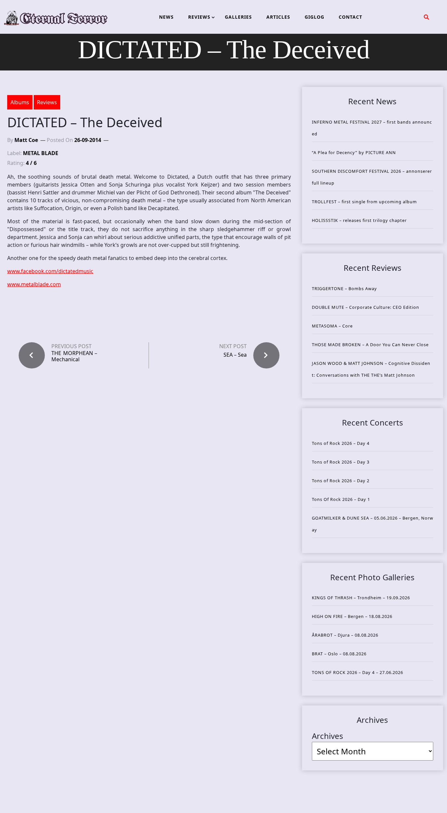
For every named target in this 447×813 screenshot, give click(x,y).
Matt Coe (26, 140)
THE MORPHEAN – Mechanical (74, 356)
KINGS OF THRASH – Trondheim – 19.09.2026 (361, 598)
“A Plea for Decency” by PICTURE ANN (354, 152)
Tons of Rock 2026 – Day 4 (340, 443)
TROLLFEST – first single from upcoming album (364, 202)
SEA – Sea (235, 354)
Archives (327, 735)
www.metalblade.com (34, 284)
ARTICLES (278, 17)
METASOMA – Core (332, 326)
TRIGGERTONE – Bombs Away (344, 288)
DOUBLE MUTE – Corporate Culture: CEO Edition (365, 307)
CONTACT (350, 17)
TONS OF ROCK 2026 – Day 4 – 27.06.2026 (357, 672)
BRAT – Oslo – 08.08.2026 (339, 654)
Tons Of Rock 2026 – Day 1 (341, 499)
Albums (19, 102)
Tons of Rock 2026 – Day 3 (340, 462)
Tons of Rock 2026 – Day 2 (340, 481)
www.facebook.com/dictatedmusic (50, 271)
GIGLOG (314, 17)
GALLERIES (238, 17)
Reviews (47, 102)
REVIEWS (199, 17)
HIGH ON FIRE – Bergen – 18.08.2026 (352, 616)
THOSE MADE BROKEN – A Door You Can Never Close (370, 344)
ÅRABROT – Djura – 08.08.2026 (345, 635)
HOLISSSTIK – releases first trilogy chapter (359, 220)
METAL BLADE (40, 153)
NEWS (166, 17)
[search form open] (426, 17)
